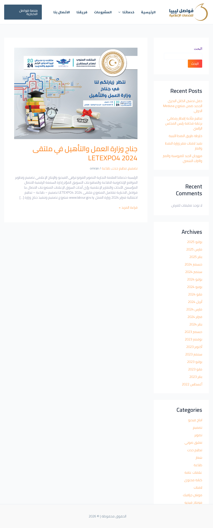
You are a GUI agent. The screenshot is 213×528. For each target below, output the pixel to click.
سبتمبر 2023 (193, 354)
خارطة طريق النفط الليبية (185, 136)
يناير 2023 (195, 377)
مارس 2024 (194, 309)
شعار (199, 457)
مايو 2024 (195, 294)
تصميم (197, 427)
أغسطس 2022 (192, 384)
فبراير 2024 (194, 317)
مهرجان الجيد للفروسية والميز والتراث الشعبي (182, 158)
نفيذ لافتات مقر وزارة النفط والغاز (183, 145)
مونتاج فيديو (193, 502)
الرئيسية (148, 12)
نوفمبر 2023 (193, 339)
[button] (23, 12)
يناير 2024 (195, 324)
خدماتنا (128, 12)
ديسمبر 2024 (193, 264)
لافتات (198, 487)
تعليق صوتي (193, 442)
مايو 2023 (195, 369)
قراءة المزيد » (128, 207)
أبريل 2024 (195, 302)
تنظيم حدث (194, 450)
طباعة (198, 465)
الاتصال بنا (61, 12)
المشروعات (103, 12)
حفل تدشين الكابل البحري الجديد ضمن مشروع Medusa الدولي (182, 106)
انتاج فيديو (195, 420)
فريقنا (82, 12)
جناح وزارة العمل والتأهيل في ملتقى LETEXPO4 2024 (85, 153)
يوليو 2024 (194, 279)
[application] (120, 12)
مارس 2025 (194, 249)
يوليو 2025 (194, 242)
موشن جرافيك (192, 495)
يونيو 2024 (194, 287)
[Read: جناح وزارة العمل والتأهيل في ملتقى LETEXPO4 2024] (75, 93)
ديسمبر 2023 (193, 332)
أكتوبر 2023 (194, 347)
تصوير (198, 435)
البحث (198, 48)
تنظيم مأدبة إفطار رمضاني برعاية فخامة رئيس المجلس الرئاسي (183, 123)
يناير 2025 (195, 257)
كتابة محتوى (193, 480)
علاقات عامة (193, 472)
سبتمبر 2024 (193, 272)
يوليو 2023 (194, 362)
